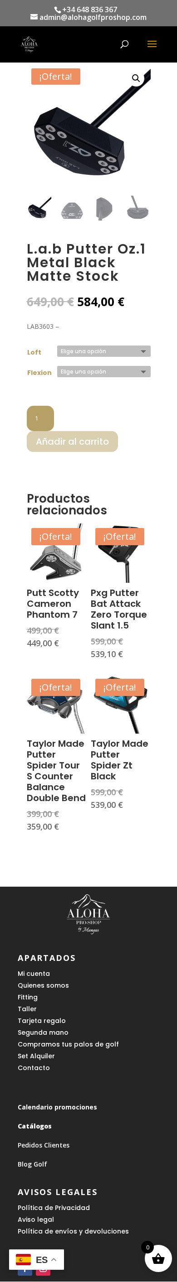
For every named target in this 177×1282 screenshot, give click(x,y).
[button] (136, 78)
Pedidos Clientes (43, 1145)
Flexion (39, 372)
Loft (34, 352)
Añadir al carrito (72, 441)
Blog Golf (32, 1164)
